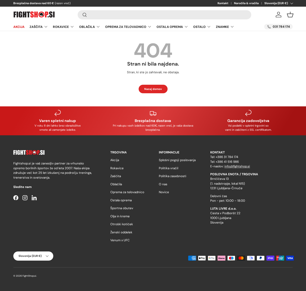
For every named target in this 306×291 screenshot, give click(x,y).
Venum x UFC (120, 240)
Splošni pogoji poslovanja (177, 160)
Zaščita (115, 176)
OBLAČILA (87, 27)
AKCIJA (19, 27)
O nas (163, 184)
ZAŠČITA (36, 27)
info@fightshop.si (237, 166)
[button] (290, 14)
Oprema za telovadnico (127, 192)
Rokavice (117, 168)
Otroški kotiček (121, 224)
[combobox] (164, 14)
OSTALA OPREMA (170, 27)
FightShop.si (29, 275)
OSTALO (199, 27)
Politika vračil (168, 168)
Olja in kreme (120, 216)
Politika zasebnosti (172, 176)
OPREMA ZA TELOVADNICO (125, 27)
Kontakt (223, 3)
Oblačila (116, 184)
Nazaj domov (153, 89)
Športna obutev (121, 208)
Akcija (114, 160)
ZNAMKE (222, 27)
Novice (164, 192)
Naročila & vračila (246, 3)
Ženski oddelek (121, 232)
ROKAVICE (61, 27)
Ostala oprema (121, 200)
